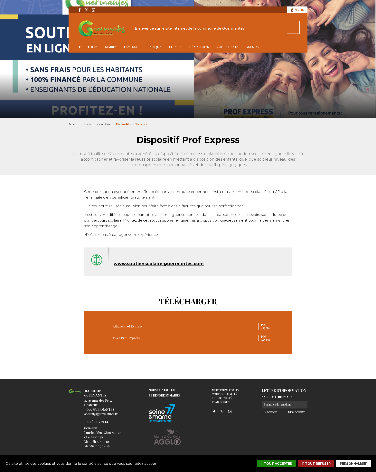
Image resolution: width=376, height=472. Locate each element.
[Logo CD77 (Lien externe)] (167, 413)
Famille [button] (131, 47)
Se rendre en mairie (164, 395)
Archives (270, 412)
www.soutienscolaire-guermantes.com (159, 263)
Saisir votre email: (277, 397)
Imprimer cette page (279, 124)
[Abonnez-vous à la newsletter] (303, 404)
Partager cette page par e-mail (295, 124)
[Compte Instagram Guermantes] (93, 10)
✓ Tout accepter (276, 464)
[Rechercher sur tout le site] (293, 27)
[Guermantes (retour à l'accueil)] (101, 28)
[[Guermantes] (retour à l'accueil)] (75, 393)
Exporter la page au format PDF (287, 124)
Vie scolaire (104, 124)
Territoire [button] (88, 47)
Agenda (252, 47)
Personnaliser (353, 464)
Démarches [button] (199, 47)
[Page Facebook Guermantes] (79, 10)
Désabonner (296, 412)
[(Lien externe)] (167, 440)
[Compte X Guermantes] (86, 10)
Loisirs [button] (175, 47)
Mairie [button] (110, 47)
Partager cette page (303, 124)
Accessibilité (222, 398)
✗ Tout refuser (316, 464)
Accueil (73, 124)
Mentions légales (225, 390)
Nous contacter (162, 390)
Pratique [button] (153, 47)
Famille (87, 124)
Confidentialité (224, 394)
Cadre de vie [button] (227, 47)
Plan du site (221, 402)
